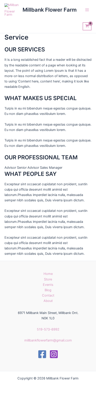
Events (48, 285)
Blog (48, 290)
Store (48, 279)
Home (48, 274)
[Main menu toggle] (87, 9)
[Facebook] (42, 354)
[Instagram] (53, 354)
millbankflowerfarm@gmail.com (48, 340)
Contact (48, 295)
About (48, 301)
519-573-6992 (48, 329)
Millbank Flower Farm (50, 9)
